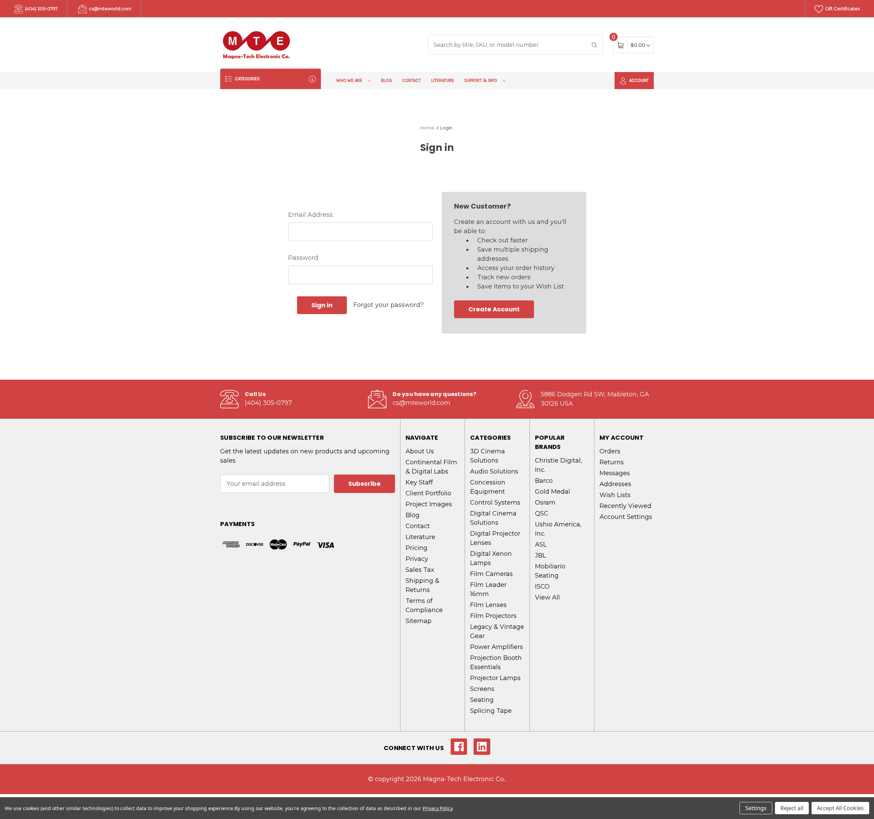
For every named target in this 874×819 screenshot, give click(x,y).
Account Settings (626, 517)
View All (547, 597)
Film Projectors (493, 616)
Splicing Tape (491, 711)
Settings (755, 808)
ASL (541, 544)
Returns (612, 462)
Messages (615, 473)
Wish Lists (615, 495)
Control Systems (495, 502)
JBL (540, 555)
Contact (411, 80)
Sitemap (419, 621)
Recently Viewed (625, 506)
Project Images (429, 504)
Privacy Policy (437, 808)
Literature (442, 80)
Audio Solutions (494, 471)
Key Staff (419, 482)
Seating (482, 700)
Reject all (791, 808)
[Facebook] (459, 746)
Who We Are (349, 80)
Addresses (615, 484)
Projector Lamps (495, 678)
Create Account (494, 309)
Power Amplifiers (496, 647)
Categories (247, 78)
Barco (544, 480)
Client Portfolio (428, 493)
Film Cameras (491, 574)
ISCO (542, 586)
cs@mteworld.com (109, 8)
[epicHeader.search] (594, 45)
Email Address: (311, 214)
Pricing (416, 548)
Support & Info (481, 80)
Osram (545, 502)
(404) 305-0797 (41, 8)
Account (638, 80)
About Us (420, 451)
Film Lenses (488, 605)
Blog (386, 80)
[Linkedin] (482, 746)
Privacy (417, 559)
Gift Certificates (842, 8)
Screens (482, 689)
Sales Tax (420, 570)
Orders (610, 451)
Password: (303, 258)
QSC (541, 513)
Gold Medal (552, 491)
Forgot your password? (388, 305)
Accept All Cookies (840, 808)
